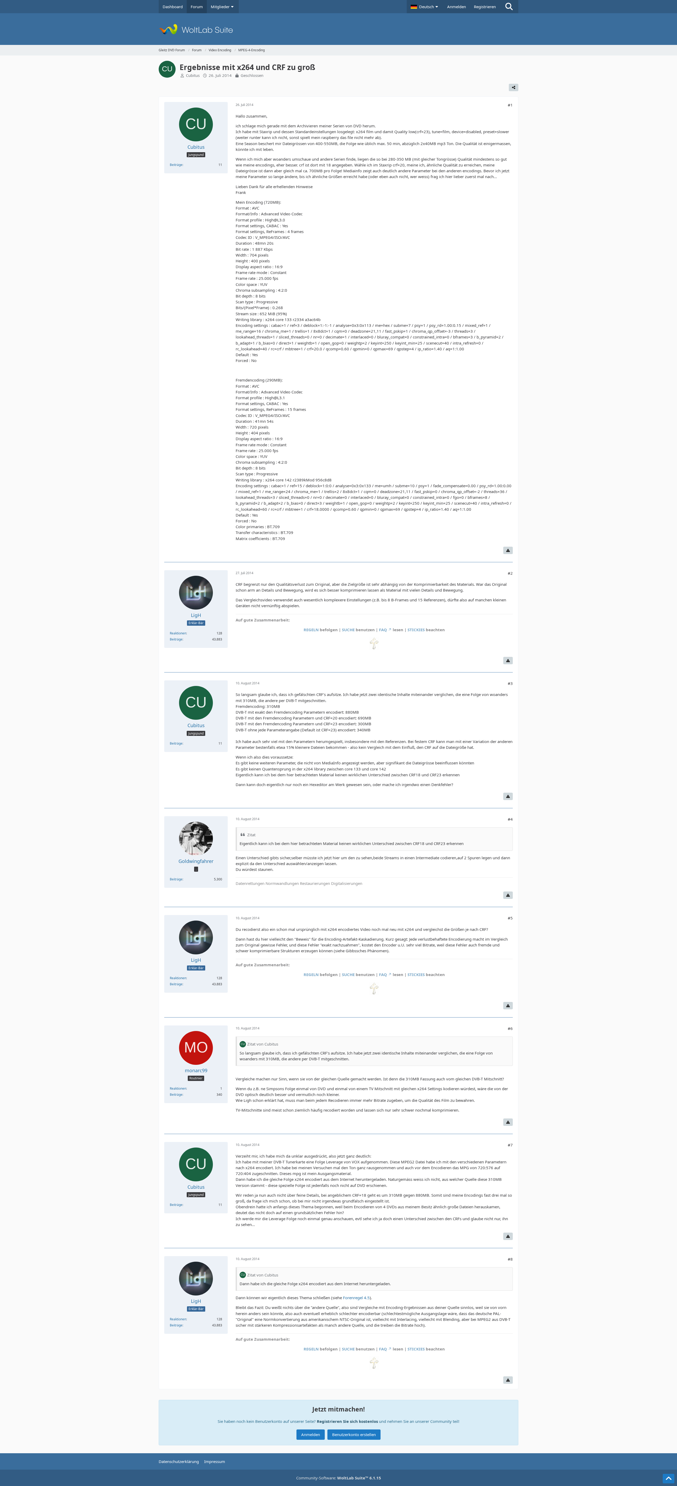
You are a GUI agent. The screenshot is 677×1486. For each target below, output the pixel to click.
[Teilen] (513, 87)
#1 (510, 105)
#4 (510, 819)
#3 (510, 683)
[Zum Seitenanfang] (668, 1478)
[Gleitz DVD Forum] (338, 29)
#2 (510, 573)
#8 (510, 1259)
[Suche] (509, 6)
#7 (510, 1145)
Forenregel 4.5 (356, 1297)
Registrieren (485, 6)
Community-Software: (338, 1477)
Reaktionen (178, 633)
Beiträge (176, 164)
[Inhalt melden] (508, 550)
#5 (510, 918)
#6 (510, 1028)
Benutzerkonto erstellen (354, 1434)
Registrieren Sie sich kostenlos (347, 1421)
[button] (425, 6)
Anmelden (456, 6)
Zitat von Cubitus (262, 1044)
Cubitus (193, 75)
